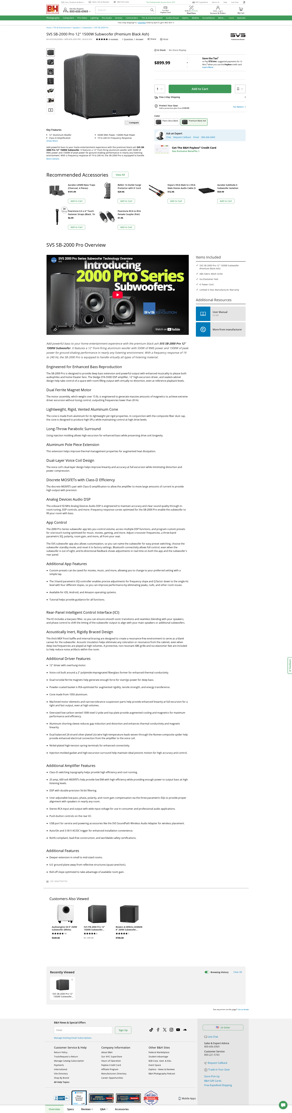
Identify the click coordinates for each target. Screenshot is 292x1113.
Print (165, 39)
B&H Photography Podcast (162, 1073)
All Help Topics (61, 1082)
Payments (59, 1065)
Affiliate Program (109, 1069)
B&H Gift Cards (212, 1080)
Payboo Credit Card (111, 1065)
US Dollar (225, 1027)
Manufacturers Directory (113, 1073)
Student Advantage (158, 1056)
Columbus (142, 23)
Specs (70, 1109)
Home (49, 28)
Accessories (122, 1109)
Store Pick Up (212, 1076)
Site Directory (61, 1073)
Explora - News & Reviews (162, 1069)
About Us (215, 2)
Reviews (87, 1109)
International (60, 1069)
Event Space (155, 1065)
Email (59, 1030)
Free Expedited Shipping (218, 1085)
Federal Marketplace (159, 1052)
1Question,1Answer (133, 39)
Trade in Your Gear (219, 1069)
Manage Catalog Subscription (69, 1060)
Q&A (104, 1109)
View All (120, 174)
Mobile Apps (189, 1098)
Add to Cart (200, 89)
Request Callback (217, 1063)
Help (225, 2)
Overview (54, 1109)
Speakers (77, 28)
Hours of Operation (111, 1060)
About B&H (106, 1052)
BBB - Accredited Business (61, 1098)
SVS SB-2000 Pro (101, 28)
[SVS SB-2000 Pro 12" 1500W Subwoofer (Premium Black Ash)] (102, 86)
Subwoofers (87, 28)
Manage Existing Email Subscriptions (73, 1038)
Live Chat (234, 2)
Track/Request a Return (66, 1056)
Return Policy (60, 1052)
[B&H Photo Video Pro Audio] (53, 9)
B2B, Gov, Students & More (72, 2)
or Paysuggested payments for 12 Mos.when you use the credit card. (222, 63)
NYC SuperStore (202, 2)
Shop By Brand (61, 1077)
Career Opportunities (112, 1077)
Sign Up (123, 1030)
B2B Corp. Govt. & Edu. (160, 1060)
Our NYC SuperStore (111, 1056)
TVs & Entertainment (62, 28)
